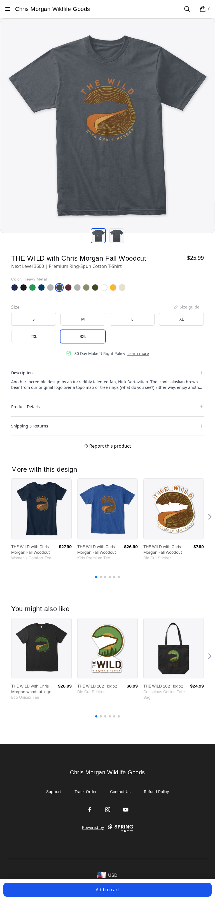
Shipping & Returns (29, 426)
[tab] (98, 236)
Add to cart (107, 890)
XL (181, 319)
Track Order (85, 791)
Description (22, 372)
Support (53, 791)
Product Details (25, 406)
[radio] (33, 319)
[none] (186, 307)
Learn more (138, 353)
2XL (34, 336)
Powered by (93, 827)
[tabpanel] (107, 125)
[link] (41, 509)
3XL (83, 336)
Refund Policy (156, 791)
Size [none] (15, 307)
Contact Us (120, 791)
